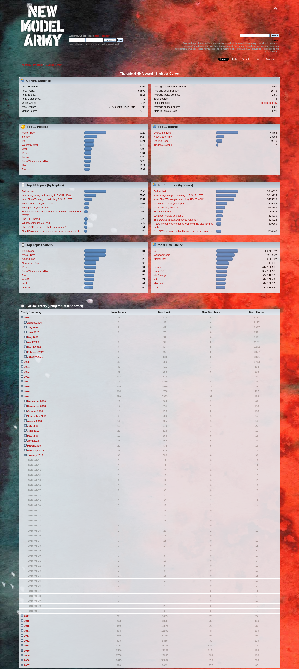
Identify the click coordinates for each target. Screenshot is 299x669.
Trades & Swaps (163, 145)
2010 (27, 650)
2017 (27, 616)
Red (24, 169)
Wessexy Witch (30, 145)
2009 (27, 655)
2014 (27, 631)
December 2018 (36, 401)
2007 (27, 665)
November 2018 (36, 406)
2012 (27, 640)
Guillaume (27, 287)
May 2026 (32, 337)
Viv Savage (28, 251)
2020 (27, 386)
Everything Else (162, 132)
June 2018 (33, 430)
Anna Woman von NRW (35, 161)
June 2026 (33, 332)
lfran (156, 287)
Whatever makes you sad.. (36, 223)
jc (155, 251)
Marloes (158, 283)
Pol (24, 140)
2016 (27, 621)
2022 (27, 376)
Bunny (25, 157)
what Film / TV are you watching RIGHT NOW (47, 199)
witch (25, 149)
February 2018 (35, 450)
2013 (27, 635)
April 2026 (33, 342)
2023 (27, 371)
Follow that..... (29, 191)
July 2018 (32, 426)
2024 (27, 367)
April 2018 (33, 440)
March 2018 (34, 445)
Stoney (26, 136)
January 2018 (35, 455)
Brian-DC (159, 271)
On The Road (161, 140)
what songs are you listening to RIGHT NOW (46, 195)
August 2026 (34, 322)
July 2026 (32, 327)
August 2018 (34, 421)
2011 (26, 645)
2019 (27, 391)
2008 (27, 660)
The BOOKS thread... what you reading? (44, 227)
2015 (27, 625)
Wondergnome (162, 255)
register (105, 36)
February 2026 (35, 352)
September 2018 (36, 416)
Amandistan (28, 259)
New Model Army (163, 136)
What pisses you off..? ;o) (35, 207)
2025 (27, 362)
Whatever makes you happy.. (38, 203)
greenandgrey (269, 102)
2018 (27, 396)
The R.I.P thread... (32, 219)
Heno (25, 165)
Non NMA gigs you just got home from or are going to (51, 231)
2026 (27, 317)
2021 (27, 381)
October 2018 (35, 411)
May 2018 (32, 436)
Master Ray (28, 132)
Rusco (25, 153)
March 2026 (34, 347)
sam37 (25, 279)
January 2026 (35, 357)
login (96, 36)
